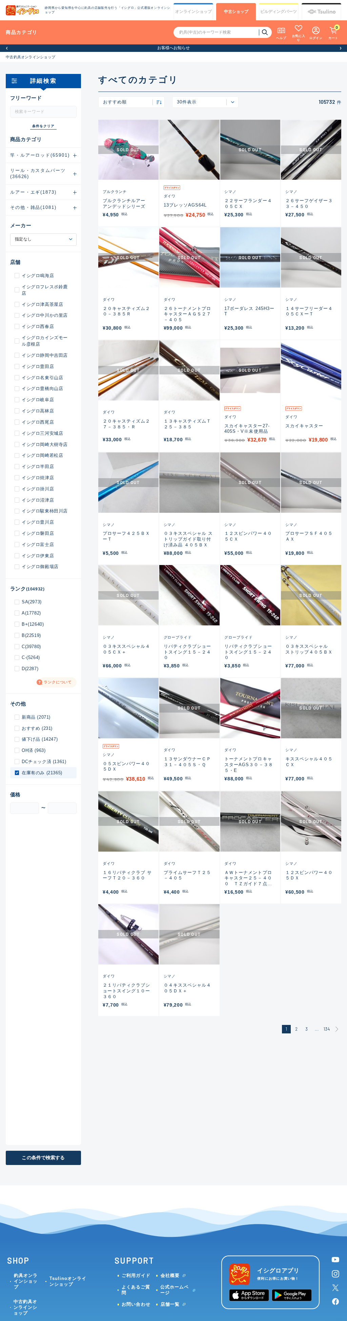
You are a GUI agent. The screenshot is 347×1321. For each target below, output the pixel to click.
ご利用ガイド (136, 1275)
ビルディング (278, 11)
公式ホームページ (174, 1289)
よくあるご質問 (136, 1289)
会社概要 (170, 1275)
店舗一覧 (170, 1304)
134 (327, 1029)
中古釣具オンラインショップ (30, 57)
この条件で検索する (43, 1157)
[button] (6, 48)
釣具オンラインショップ (26, 1281)
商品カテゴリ (22, 32)
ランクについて (58, 682)
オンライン (193, 11)
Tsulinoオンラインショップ (67, 1281)
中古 (236, 11)
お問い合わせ (136, 1304)
